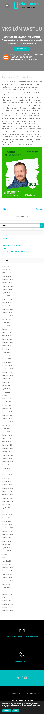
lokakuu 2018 (6, 505)
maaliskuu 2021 (7, 409)
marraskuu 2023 (7, 316)
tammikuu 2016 (7, 611)
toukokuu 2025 (7, 276)
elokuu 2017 (6, 551)
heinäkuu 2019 (7, 475)
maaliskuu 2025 (7, 279)
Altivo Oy (33, 693)
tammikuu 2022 (7, 375)
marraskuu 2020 (7, 422)
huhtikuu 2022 (7, 366)
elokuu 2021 (6, 392)
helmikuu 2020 (7, 452)
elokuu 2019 (6, 471)
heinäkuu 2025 (7, 269)
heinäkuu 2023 (7, 329)
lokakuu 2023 (6, 319)
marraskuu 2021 (7, 382)
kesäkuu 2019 (7, 478)
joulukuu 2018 (7, 498)
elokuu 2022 (6, 356)
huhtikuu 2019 (7, 485)
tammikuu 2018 (7, 534)
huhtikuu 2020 (7, 445)
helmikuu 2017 (7, 571)
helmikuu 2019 (7, 491)
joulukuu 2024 (7, 289)
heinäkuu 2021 (7, 395)
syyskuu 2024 (6, 293)
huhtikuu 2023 (7, 339)
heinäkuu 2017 (7, 554)
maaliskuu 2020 (7, 448)
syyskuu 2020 (6, 428)
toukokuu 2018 (7, 521)
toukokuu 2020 (7, 442)
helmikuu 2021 (7, 412)
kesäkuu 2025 (7, 273)
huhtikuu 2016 (7, 601)
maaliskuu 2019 (7, 488)
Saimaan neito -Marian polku (12, 245)
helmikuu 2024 (7, 306)
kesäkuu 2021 (7, 399)
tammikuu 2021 (7, 415)
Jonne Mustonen (9, 77)
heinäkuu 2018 (7, 515)
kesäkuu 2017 (7, 558)
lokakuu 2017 (6, 544)
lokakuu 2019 (6, 465)
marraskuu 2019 (7, 462)
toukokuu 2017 (7, 561)
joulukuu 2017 (7, 538)
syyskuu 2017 (6, 548)
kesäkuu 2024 (7, 299)
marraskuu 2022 (7, 346)
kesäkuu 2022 (7, 359)
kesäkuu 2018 (7, 518)
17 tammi (22, 77)
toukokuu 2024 (7, 303)
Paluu (5, 238)
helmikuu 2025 (7, 283)
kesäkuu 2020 (7, 438)
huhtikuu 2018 (7, 524)
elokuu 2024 (6, 296)
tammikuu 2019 (7, 495)
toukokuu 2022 (7, 362)
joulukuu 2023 (7, 312)
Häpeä (5, 248)
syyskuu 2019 (6, 468)
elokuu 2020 (6, 432)
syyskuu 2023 (6, 322)
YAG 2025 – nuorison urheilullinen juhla (16, 252)
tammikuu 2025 (7, 286)
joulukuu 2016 (7, 577)
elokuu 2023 (6, 326)
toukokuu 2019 (7, 481)
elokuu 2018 (6, 511)
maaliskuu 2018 (7, 528)
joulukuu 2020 (7, 418)
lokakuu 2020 (6, 425)
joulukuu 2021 (7, 379)
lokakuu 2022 (6, 349)
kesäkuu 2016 (7, 597)
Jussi (4, 242)
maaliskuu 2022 (7, 369)
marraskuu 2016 (7, 581)
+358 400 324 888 (22, 661)
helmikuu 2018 (7, 531)
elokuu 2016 (6, 591)
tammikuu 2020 (7, 455)
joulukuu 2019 (7, 458)
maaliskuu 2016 (7, 604)
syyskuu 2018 (6, 508)
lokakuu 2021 (6, 385)
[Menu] (7, 5)
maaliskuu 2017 (7, 568)
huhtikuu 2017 (7, 564)
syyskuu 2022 (6, 352)
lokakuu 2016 (6, 584)
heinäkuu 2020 (7, 435)
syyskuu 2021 (6, 389)
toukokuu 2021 (7, 402)
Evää (15, 710)
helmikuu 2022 (7, 372)
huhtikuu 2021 (7, 405)
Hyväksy (6, 710)
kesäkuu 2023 (7, 332)
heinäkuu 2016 (7, 594)
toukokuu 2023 (7, 336)
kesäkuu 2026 (7, 266)
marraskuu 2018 (7, 501)
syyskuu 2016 (6, 587)
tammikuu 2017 (7, 574)
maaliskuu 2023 (7, 342)
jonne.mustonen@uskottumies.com (22, 636)
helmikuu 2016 (7, 607)
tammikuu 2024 (7, 309)
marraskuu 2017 (7, 541)
